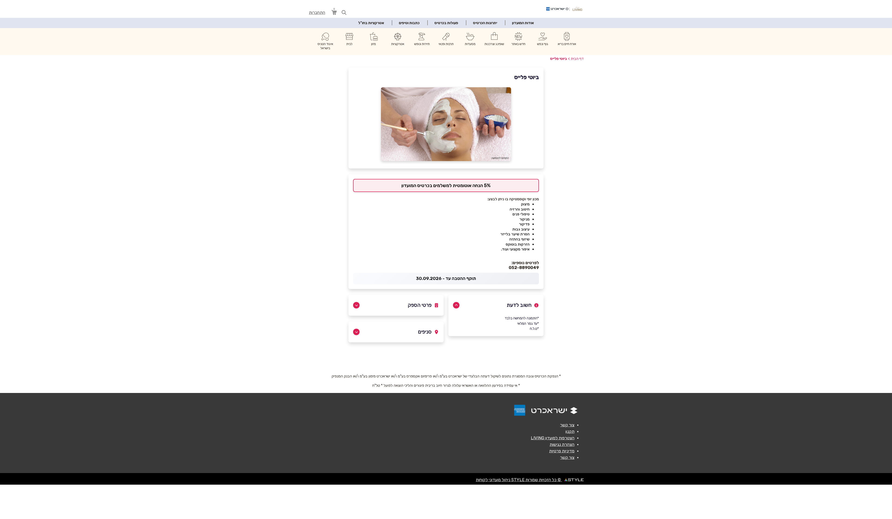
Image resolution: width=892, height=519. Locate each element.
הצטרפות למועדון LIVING (552, 438)
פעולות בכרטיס (446, 23)
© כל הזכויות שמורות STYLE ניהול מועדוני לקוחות (519, 479)
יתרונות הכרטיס (485, 23)
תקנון (569, 431)
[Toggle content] (456, 305)
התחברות (317, 12)
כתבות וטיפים (409, 23)
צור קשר (567, 425)
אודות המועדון (523, 23)
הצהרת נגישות (562, 444)
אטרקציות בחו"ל (371, 23)
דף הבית (577, 58)
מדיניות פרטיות (561, 451)
